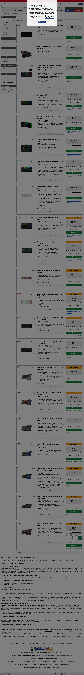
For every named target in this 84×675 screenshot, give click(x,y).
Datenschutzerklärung (49, 19)
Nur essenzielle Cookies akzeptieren (41, 24)
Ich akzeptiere (41, 21)
